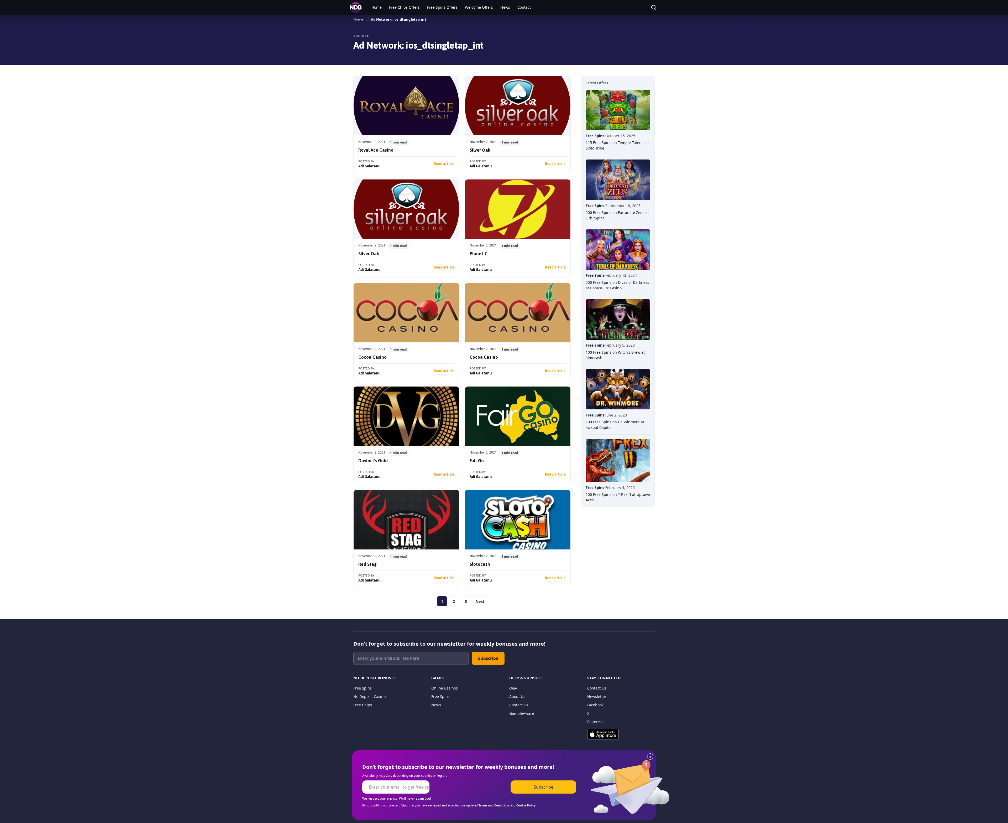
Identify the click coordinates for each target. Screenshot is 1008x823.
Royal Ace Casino (375, 150)
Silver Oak (480, 150)
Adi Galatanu (369, 166)
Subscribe (488, 658)
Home (376, 7)
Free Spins (362, 688)
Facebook (595, 704)
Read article (444, 163)
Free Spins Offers (442, 7)
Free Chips (362, 704)
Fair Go (477, 460)
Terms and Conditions (494, 805)
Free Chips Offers (404, 7)
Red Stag (367, 564)
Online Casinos (444, 688)
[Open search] (653, 7)
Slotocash (480, 564)
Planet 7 (478, 253)
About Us (517, 696)
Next (480, 601)
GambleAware (521, 713)
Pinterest (595, 721)
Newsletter (596, 696)
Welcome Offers (479, 7)
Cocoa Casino (372, 357)
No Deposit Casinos (370, 696)
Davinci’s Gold (373, 460)
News (505, 7)
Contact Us (518, 704)
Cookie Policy (526, 805)
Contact (524, 7)
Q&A (513, 688)
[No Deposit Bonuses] (355, 7)
